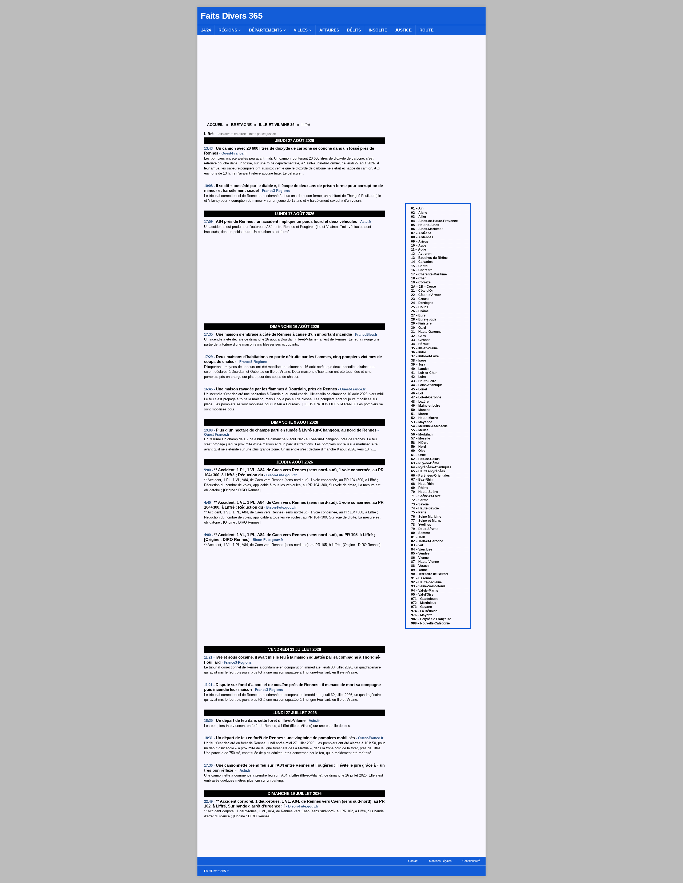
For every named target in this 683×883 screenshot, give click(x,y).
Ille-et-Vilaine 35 (277, 124)
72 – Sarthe (419, 500)
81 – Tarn (418, 537)
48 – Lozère (420, 401)
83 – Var (417, 545)
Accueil (215, 124)
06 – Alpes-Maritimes (427, 229)
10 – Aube (418, 245)
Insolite (378, 30)
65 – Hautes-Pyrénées (428, 471)
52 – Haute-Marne (424, 418)
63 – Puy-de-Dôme (425, 463)
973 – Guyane (421, 607)
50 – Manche (420, 410)
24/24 (206, 30)
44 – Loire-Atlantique (427, 385)
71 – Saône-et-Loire (426, 496)
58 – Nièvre (419, 443)
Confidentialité (471, 860)
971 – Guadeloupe (424, 599)
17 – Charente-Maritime (429, 274)
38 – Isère (418, 360)
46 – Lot (417, 393)
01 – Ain (417, 208)
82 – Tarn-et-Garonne (427, 541)
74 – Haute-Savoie (425, 508)
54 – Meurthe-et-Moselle (429, 426)
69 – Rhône (419, 488)
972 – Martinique (423, 603)
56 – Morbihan (421, 434)
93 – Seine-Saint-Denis (428, 586)
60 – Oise (418, 451)
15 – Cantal (419, 266)
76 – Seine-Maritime (426, 516)
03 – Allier (418, 217)
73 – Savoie (420, 504)
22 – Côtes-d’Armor (426, 295)
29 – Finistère (421, 323)
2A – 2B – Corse (423, 286)
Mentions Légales (440, 860)
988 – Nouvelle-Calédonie (430, 623)
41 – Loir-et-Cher (424, 373)
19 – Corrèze (421, 282)
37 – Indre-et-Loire (425, 356)
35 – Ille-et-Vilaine (424, 348)
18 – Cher (418, 278)
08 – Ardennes (422, 237)
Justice (403, 30)
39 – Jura (418, 364)
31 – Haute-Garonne (426, 332)
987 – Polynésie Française (431, 619)
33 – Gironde (420, 340)
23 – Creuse (420, 299)
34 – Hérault (420, 344)
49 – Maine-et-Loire (425, 405)
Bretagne (241, 124)
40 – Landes (420, 369)
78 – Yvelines (421, 524)
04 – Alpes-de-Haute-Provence (434, 221)
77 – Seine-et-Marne (426, 520)
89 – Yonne (419, 570)
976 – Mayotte (421, 615)
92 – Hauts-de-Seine (426, 582)
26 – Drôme (420, 311)
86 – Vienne (420, 558)
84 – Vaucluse (421, 549)
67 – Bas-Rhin (421, 479)
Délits (354, 30)
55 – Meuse (419, 430)
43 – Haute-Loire (423, 381)
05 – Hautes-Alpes (425, 225)
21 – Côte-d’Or (422, 290)
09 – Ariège (419, 241)
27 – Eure (418, 315)
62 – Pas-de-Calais (425, 459)
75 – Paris (418, 512)
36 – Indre (418, 352)
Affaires (329, 30)
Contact (413, 860)
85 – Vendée (420, 553)
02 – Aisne (419, 213)
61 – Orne (418, 455)
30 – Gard (418, 328)
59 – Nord (418, 447)
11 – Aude (418, 249)
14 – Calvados (422, 262)
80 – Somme (420, 533)
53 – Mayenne (421, 422)
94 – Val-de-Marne (424, 590)
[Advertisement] (294, 278)
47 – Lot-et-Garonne (426, 397)
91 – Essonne (421, 578)
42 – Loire (418, 377)
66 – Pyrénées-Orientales (430, 475)
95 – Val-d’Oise (422, 594)
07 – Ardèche (421, 233)
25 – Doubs (419, 307)
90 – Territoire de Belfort (429, 574)
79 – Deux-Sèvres (424, 529)
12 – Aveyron (421, 254)
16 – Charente (421, 270)
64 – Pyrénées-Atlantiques (431, 467)
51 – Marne (419, 414)
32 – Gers (418, 336)
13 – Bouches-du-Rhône (429, 258)
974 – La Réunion (424, 611)
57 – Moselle (420, 438)
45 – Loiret (419, 389)
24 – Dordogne (422, 303)
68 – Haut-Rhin (422, 484)
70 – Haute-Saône (424, 492)
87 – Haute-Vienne (425, 562)
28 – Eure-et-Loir (423, 319)
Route (426, 30)
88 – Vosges (420, 566)
